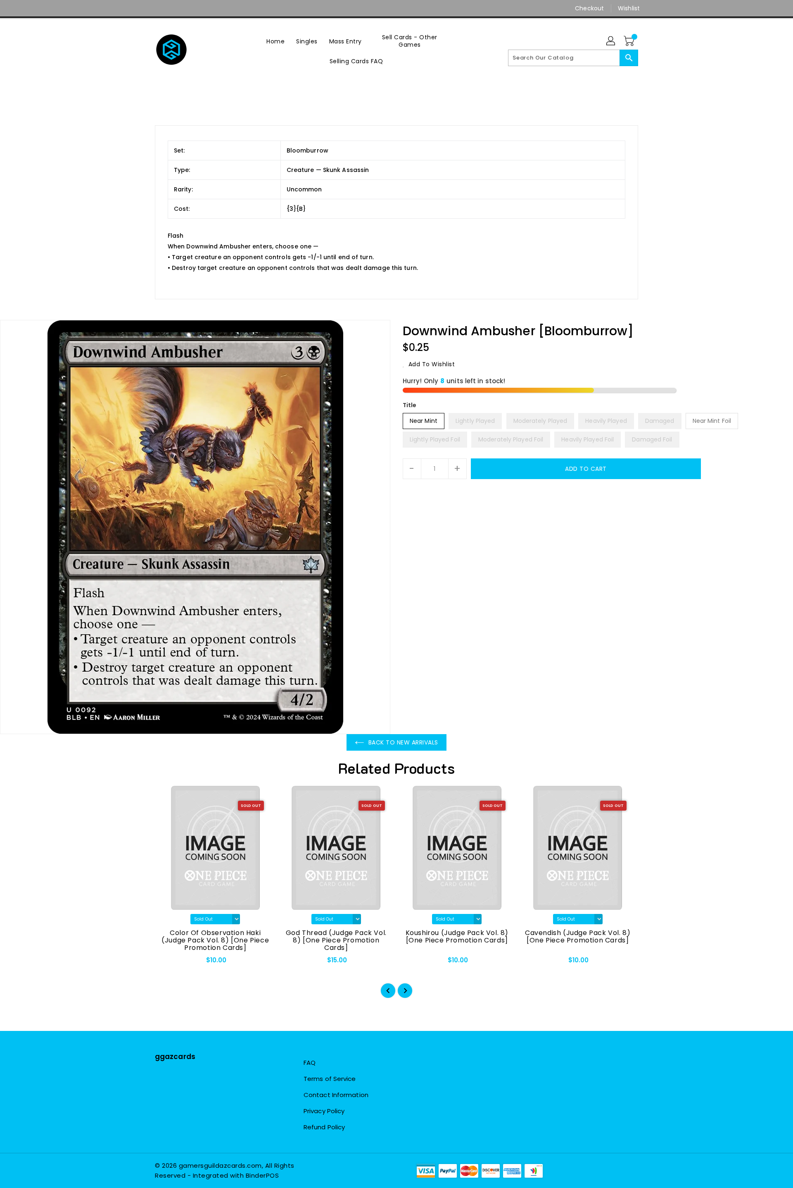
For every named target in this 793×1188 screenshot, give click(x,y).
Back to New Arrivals (403, 742)
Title (410, 405)
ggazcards (175, 1057)
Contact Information (336, 1094)
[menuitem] (275, 41)
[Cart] (630, 41)
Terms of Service (330, 1078)
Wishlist (629, 8)
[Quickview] (168, 962)
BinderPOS (262, 1175)
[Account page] (611, 41)
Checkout (589, 8)
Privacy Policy (324, 1111)
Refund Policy (324, 1127)
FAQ (310, 1062)
